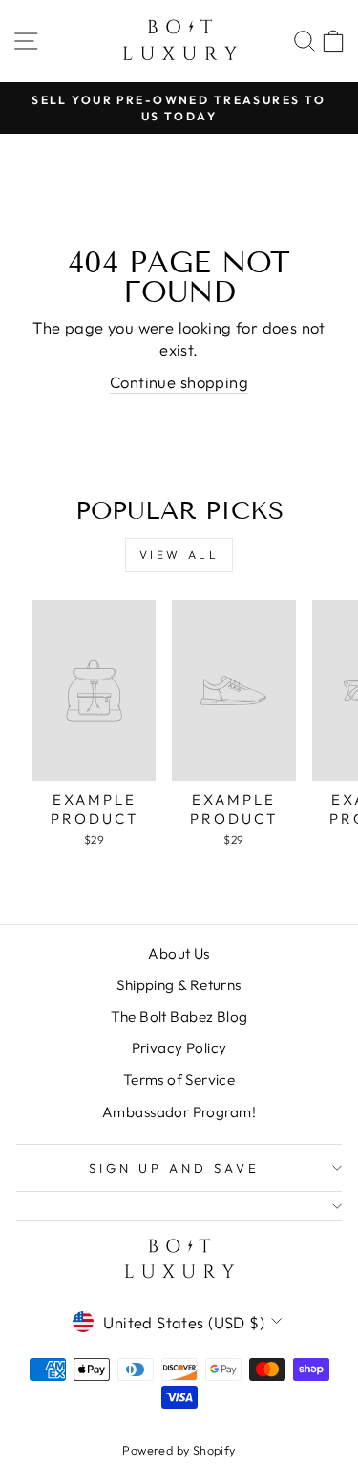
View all (179, 555)
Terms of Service (179, 1079)
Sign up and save (174, 1168)
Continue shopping (179, 382)
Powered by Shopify (178, 1449)
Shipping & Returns (178, 985)
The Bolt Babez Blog (179, 1016)
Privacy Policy (179, 1048)
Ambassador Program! (179, 1112)
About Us (178, 953)
